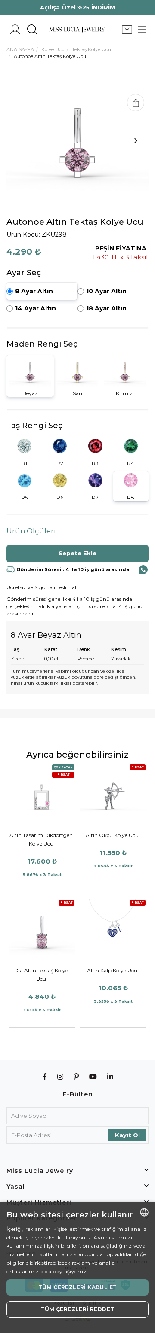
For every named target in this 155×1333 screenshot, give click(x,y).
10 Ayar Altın (106, 291)
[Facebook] (45, 1077)
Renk (84, 649)
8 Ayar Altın (34, 291)
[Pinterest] (76, 1077)
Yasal (15, 1186)
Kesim (118, 649)
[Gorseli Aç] (77, 142)
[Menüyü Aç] (142, 30)
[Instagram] (60, 1077)
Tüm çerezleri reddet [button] (78, 1309)
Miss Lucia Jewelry (39, 1171)
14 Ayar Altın (35, 308)
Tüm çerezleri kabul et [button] (77, 1287)
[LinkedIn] (110, 1077)
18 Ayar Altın (106, 308)
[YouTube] (93, 1077)
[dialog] (77, 1267)
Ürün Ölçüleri (31, 531)
